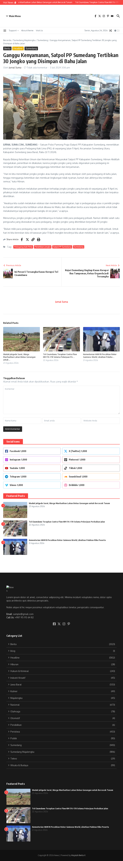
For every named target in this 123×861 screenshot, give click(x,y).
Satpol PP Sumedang (62, 247)
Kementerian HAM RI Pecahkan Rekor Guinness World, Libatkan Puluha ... (99, 355)
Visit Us (39, 30)
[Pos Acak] (110, 30)
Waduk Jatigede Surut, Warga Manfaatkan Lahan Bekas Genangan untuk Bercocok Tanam (69, 503)
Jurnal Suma (15, 67)
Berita (7, 48)
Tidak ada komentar (37, 67)
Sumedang (42, 40)
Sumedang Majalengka (24, 40)
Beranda (7, 40)
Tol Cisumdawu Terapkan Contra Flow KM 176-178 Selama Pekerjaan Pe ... (60, 355)
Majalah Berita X (78, 855)
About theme (27, 30)
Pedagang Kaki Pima (23, 247)
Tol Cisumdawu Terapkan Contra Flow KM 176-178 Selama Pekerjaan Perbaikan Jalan (67, 522)
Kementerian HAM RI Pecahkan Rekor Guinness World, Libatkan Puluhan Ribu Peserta (67, 540)
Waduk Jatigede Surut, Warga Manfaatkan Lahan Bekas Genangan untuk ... (19, 357)
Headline (18, 48)
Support (13, 30)
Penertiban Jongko (43, 247)
